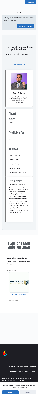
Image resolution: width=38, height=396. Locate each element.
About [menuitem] (33, 371)
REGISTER (30, 2)
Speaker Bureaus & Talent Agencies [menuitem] (22, 366)
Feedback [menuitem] (13, 371)
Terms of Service (18, 380)
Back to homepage (19, 64)
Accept (10, 392)
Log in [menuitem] (19, 12)
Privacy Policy (7, 380)
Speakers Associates (19, 294)
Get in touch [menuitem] (24, 371)
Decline (27, 392)
